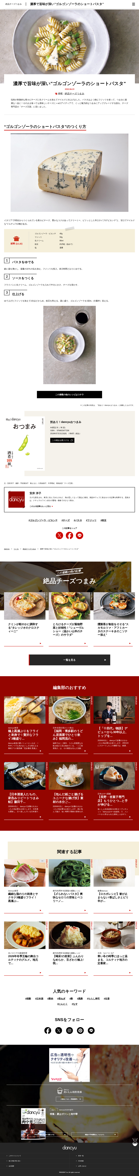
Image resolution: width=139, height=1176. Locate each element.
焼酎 (28, 998)
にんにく (62, 1004)
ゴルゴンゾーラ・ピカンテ (43, 520)
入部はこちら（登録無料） (69, 1099)
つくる (16, 549)
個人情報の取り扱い (15, 1161)
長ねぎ (61, 998)
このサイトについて (15, 1155)
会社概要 (11, 1166)
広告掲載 (81, 1161)
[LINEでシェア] (79, 535)
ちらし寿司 (93, 998)
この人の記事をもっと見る (40, 506)
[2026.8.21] (24, 776)
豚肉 (50, 998)
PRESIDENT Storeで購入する (44, 1134)
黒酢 (80, 998)
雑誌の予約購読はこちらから (94, 1134)
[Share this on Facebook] (69, 535)
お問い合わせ (82, 1166)
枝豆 (103, 520)
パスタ (78, 520)
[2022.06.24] (69, 606)
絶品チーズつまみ (74, 93)
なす (75, 1004)
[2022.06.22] (114, 606)
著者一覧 (81, 1155)
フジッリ (91, 520)
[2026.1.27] (69, 873)
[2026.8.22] (69, 710)
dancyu (7, 549)
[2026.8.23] (114, 776)
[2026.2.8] (114, 935)
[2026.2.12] (24, 935)
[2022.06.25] (24, 606)
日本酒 (39, 998)
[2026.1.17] (69, 935)
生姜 (107, 998)
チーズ (66, 520)
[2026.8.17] (114, 873)
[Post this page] (59, 535)
